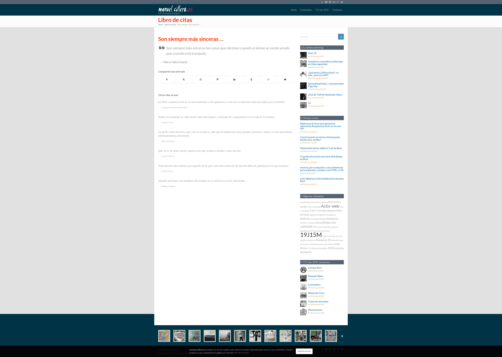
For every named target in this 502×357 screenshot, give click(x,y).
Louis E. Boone (168, 156)
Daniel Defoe (167, 171)
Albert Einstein (167, 141)
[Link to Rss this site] (322, 2)
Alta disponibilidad (317, 218)
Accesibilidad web (326, 222)
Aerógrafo (306, 251)
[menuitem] (293, 10)
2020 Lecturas (336, 248)
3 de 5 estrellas (318, 210)
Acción (339, 236)
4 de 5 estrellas (324, 227)
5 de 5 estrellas (314, 206)
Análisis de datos (307, 240)
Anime (324, 202)
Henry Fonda (167, 122)
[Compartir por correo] (285, 79)
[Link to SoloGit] (338, 2)
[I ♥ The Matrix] (316, 336)
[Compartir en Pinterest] (217, 79)
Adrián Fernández (319, 248)
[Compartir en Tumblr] (251, 79)
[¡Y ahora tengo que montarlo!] (195, 336)
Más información (241, 353)
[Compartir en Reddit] (268, 79)
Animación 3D (323, 239)
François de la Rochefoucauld (174, 107)
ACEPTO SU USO (304, 351)
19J (309, 248)
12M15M (306, 226)
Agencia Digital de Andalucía (323, 214)
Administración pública (310, 202)
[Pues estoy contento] (164, 336)
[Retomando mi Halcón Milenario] (301, 336)
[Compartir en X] (183, 79)
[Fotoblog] (342, 336)
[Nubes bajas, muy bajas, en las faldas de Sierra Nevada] (210, 336)
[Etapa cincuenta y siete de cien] (285, 336)
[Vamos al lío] (179, 336)
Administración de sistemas (322, 244)
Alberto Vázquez (307, 222)
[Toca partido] (255, 336)
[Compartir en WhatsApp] (200, 79)
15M (315, 227)
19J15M (311, 234)
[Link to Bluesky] (326, 2)
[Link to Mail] (342, 2)
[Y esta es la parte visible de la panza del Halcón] (270, 336)
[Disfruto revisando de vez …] (331, 336)
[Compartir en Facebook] (166, 79)
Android (304, 218)
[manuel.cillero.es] (175, 10)
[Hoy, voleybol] (240, 336)
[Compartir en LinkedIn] (234, 79)
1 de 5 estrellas (329, 236)
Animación (332, 218)
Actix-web (330, 206)
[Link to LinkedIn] (334, 2)
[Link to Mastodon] (330, 2)
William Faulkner (168, 186)
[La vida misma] (225, 336)
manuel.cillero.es (197, 349)
